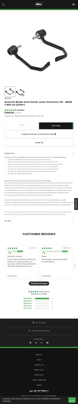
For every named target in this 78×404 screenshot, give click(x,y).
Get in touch (41, 322)
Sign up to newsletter (40, 331)
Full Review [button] (12, 276)
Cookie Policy (39, 375)
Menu (3, 4)
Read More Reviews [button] (39, 283)
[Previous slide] (3, 265)
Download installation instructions (38, 134)
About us (39, 355)
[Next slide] (74, 265)
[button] (10, 110)
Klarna (39, 385)
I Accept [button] (72, 400)
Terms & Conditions (39, 380)
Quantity (22, 125)
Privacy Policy (39, 370)
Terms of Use (39, 365)
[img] (13, 248)
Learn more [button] (7, 401)
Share (38, 142)
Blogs (39, 360)
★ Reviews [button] (76, 204)
